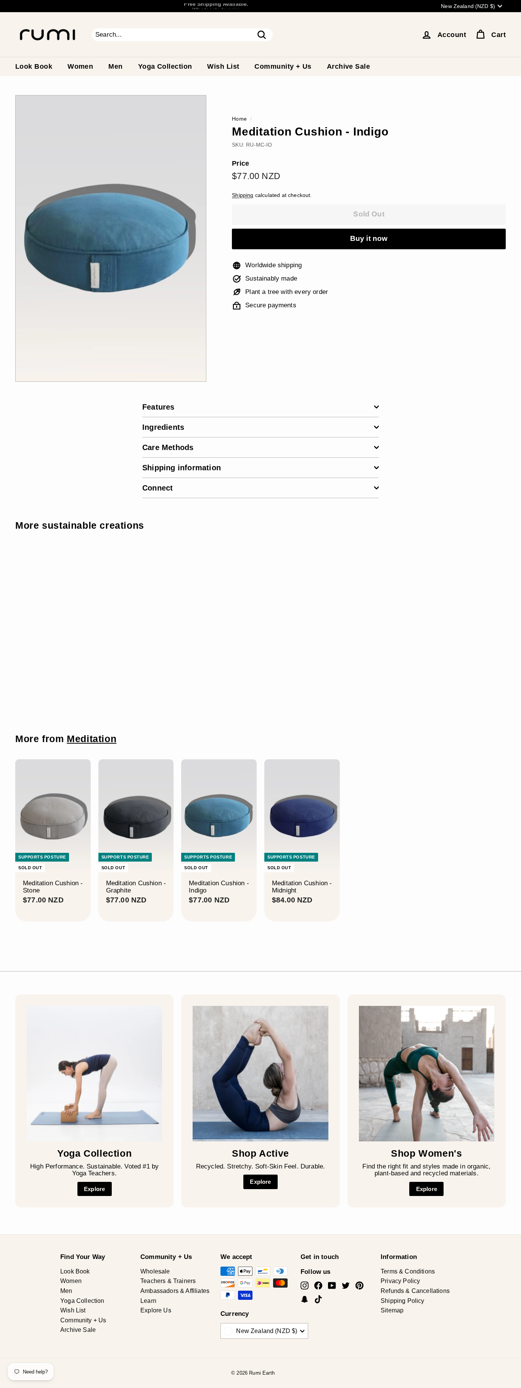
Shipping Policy (403, 1301)
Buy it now (369, 238)
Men (115, 66)
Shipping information (181, 467)
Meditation (91, 739)
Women (80, 66)
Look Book (33, 66)
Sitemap (392, 1310)
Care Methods (167, 447)
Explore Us (155, 1310)
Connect (157, 488)
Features (158, 407)
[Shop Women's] (426, 1073)
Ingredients (163, 427)
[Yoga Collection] (94, 1073)
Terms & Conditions (408, 1271)
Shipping (242, 195)
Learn (148, 1301)
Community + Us (282, 66)
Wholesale (155, 1271)
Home (239, 119)
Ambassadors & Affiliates (174, 1291)
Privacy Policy (400, 1281)
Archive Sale (348, 66)
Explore (94, 1189)
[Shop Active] (260, 1073)
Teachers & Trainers (168, 1281)
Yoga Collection (165, 66)
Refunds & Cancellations (415, 1291)
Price (240, 163)
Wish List (223, 66)
